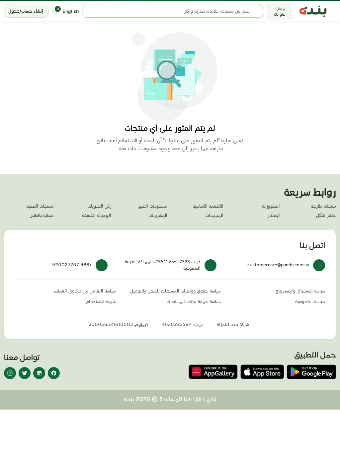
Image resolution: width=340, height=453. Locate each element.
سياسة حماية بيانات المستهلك (193, 301)
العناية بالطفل (42, 215)
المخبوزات (271, 206)
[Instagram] (10, 373)
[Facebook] (54, 373)
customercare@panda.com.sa (278, 265)
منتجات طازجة (323, 206)
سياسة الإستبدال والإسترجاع (300, 291)
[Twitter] (25, 373)
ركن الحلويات (99, 206)
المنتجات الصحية (40, 206)
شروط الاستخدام (101, 301)
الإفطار (274, 215)
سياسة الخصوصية (310, 301)
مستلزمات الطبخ (152, 206)
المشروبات (157, 215)
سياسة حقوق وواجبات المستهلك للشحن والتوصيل (175, 291)
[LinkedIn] (39, 373)
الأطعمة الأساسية (208, 206)
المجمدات (214, 215)
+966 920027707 (72, 265)
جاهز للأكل (326, 215)
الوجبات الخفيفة (96, 215)
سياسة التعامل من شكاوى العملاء (85, 291)
